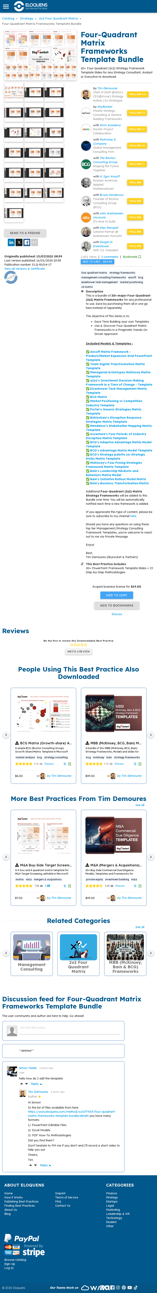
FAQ (58, 1201)
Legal (110, 1205)
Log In (9, 1268)
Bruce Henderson (111, 195)
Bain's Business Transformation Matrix (119, 483)
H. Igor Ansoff (110, 176)
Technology (114, 1218)
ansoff (132, 277)
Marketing (113, 1210)
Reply (37, 1084)
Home (8, 1193)
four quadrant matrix (94, 272)
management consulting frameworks (103, 277)
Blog (7, 1214)
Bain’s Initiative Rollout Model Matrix (118, 479)
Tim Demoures (107, 88)
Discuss (117, 614)
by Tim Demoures (58, 775)
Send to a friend (25, 233)
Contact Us (62, 1205)
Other (110, 1226)
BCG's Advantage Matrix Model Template (121, 450)
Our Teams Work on (64, 1288)
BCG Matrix (98, 397)
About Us (10, 1210)
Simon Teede (28, 1068)
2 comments (109, 257)
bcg (140, 277)
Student (111, 1222)
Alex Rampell (109, 228)
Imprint (60, 1193)
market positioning (131, 282)
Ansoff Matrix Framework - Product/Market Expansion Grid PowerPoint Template (119, 356)
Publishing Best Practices (21, 1201)
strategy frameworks (122, 272)
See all (140, 805)
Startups (112, 1201)
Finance (111, 1193)
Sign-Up (9, 1264)
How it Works (13, 1197)
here (133, 516)
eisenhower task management (99, 282)
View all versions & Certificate (24, 269)
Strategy (112, 1197)
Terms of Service (66, 1197)
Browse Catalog (15, 1260)
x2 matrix (87, 286)
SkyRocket (104, 107)
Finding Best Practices (19, 1205)
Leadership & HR (118, 1214)
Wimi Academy (110, 125)
